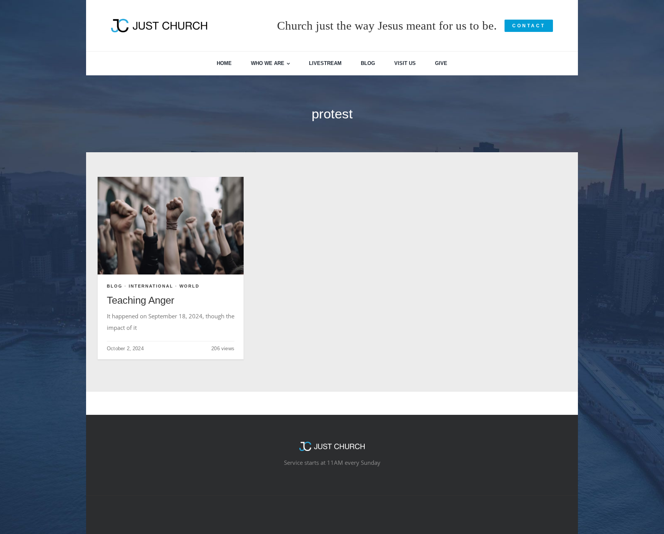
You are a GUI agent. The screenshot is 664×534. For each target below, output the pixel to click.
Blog (115, 286)
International (151, 286)
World (189, 286)
